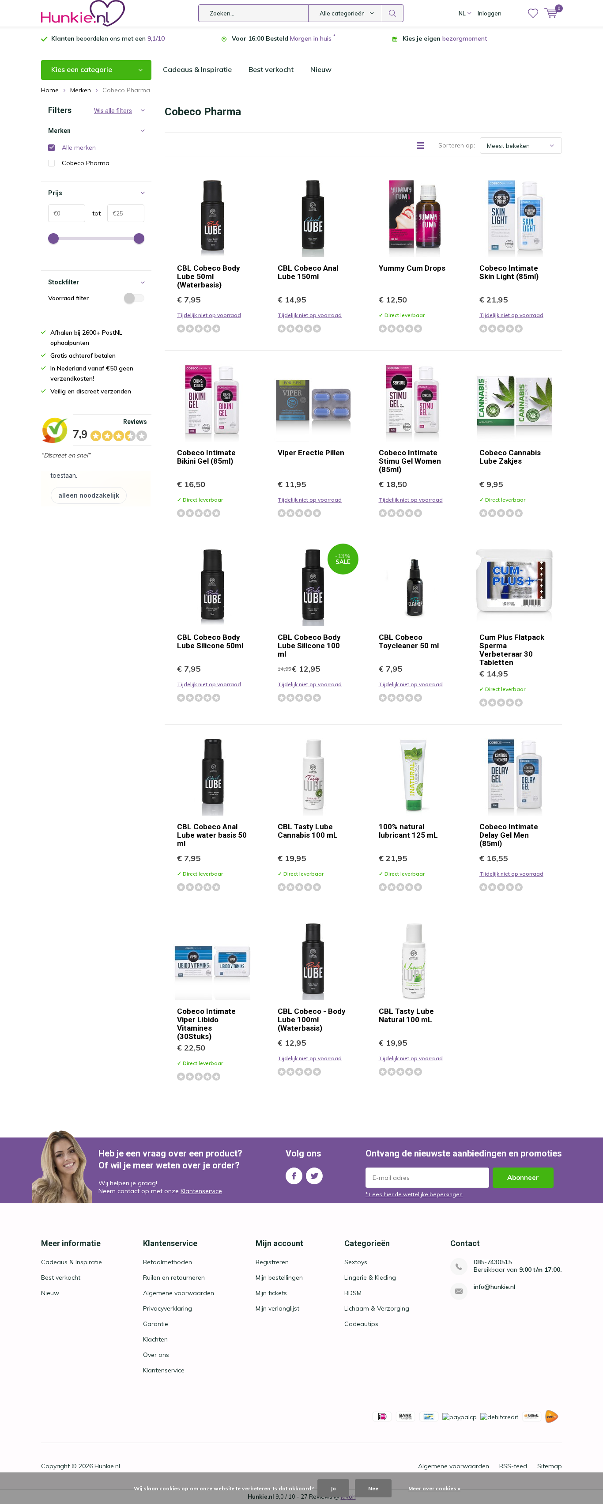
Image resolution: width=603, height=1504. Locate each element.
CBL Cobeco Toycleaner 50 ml (409, 641)
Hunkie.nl (107, 1466)
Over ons (156, 1355)
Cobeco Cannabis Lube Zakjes (510, 456)
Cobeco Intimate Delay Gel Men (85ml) (508, 835)
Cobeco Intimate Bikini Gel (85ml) (206, 456)
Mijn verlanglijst (277, 1308)
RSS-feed (513, 1466)
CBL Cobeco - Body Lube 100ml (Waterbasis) (312, 1019)
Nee (373, 1488)
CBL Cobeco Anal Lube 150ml (308, 272)
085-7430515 (493, 1262)
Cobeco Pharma (85, 163)
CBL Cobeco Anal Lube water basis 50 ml (212, 835)
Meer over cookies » (434, 1488)
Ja (333, 1488)
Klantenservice (201, 1191)
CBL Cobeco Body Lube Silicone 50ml (210, 641)
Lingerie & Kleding (370, 1277)
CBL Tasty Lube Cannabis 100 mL (308, 830)
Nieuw (321, 69)
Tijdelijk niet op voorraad (209, 315)
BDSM (353, 1293)
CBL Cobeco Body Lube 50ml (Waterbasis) (208, 276)
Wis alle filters (113, 110)
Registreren (272, 1262)
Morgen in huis (311, 38)
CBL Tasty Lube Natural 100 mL (406, 1015)
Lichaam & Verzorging (376, 1308)
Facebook (294, 1176)
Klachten (155, 1339)
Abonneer (523, 1177)
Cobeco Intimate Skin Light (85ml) (509, 272)
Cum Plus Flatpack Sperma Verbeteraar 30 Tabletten (511, 650)
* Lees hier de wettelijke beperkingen (414, 1194)
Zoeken (392, 13)
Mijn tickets (271, 1293)
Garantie (155, 1324)
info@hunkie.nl (494, 1287)
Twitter (314, 1176)
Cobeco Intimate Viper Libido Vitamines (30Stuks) (206, 1024)
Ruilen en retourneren (174, 1277)
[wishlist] (533, 13)
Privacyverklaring (167, 1308)
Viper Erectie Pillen (311, 452)
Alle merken (79, 147)
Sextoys (355, 1262)
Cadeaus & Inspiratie (197, 69)
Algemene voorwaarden (178, 1293)
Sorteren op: (456, 145)
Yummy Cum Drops (412, 268)
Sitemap (549, 1466)
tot (93, 213)
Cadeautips (361, 1324)
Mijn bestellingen (279, 1277)
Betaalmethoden (167, 1262)
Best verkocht (271, 69)
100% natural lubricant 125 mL (408, 830)
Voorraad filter (68, 298)
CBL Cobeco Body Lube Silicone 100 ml (309, 645)
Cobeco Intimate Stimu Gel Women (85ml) (410, 461)
